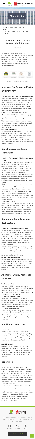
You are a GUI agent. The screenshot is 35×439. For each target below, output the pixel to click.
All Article (13, 27)
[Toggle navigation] (3, 3)
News (5, 29)
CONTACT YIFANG (17, 433)
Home (5, 27)
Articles (21, 27)
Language (29, 3)
